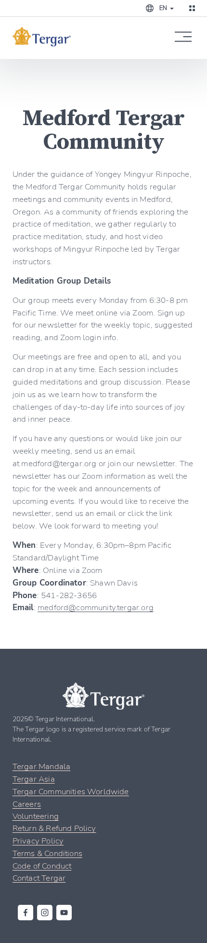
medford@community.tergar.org (96, 607)
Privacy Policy (38, 840)
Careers (27, 803)
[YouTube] (64, 912)
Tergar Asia (34, 778)
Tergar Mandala (41, 766)
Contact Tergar (39, 877)
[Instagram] (44, 912)
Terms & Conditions (47, 852)
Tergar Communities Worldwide (71, 791)
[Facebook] (25, 912)
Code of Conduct (42, 865)
